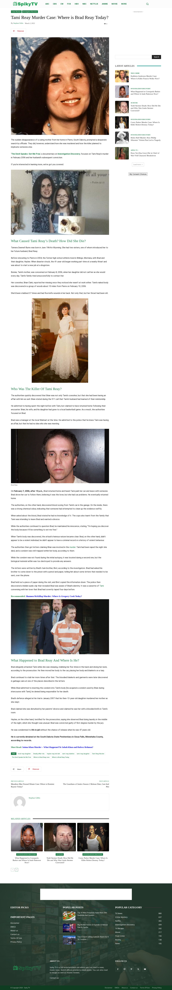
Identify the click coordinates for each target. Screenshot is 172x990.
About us (14, 930)
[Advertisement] (138, 28)
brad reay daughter (24, 754)
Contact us (14, 934)
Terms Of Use (16, 938)
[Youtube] (144, 969)
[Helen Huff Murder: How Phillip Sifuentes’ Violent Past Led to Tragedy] (122, 138)
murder (73, 547)
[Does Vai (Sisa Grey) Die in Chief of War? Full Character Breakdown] (122, 153)
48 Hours (59, 854)
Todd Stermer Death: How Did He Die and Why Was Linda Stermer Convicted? (60, 860)
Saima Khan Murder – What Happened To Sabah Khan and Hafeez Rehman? (57, 747)
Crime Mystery (16, 12)
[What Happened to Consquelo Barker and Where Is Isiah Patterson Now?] (27, 837)
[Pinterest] (131, 969)
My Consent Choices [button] (138, 174)
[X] (138, 969)
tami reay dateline (68, 754)
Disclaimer (14, 923)
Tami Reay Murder (98, 754)
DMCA (13, 927)
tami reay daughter (83, 754)
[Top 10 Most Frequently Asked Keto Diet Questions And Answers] (69, 916)
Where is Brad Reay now (41, 757)
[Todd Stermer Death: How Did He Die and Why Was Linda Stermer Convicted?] (60, 837)
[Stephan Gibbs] (20, 802)
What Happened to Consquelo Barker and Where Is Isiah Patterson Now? (27, 860)
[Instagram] (124, 969)
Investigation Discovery (30, 12)
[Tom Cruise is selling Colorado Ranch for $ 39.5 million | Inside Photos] (69, 940)
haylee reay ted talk (53, 754)
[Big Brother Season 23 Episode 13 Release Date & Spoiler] (69, 928)
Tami (101, 586)
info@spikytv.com (67, 978)
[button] (147, 3)
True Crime (135, 73)
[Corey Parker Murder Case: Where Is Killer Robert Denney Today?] (93, 837)
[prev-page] (12, 869)
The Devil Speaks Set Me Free (21, 757)
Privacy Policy (16, 942)
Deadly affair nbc (38, 754)
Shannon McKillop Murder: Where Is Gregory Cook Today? (54, 596)
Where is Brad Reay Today (60, 757)
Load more (137, 164)
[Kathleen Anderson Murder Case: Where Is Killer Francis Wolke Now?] (122, 76)
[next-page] (16, 869)
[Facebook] (117, 969)
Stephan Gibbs (18, 23)
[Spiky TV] (25, 4)
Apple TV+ (134, 150)
